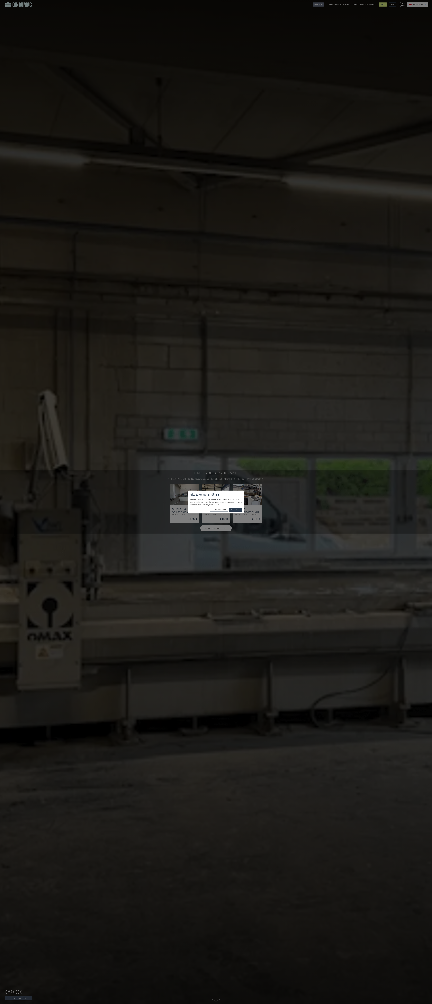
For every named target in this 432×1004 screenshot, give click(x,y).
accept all (235, 510)
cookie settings (219, 510)
